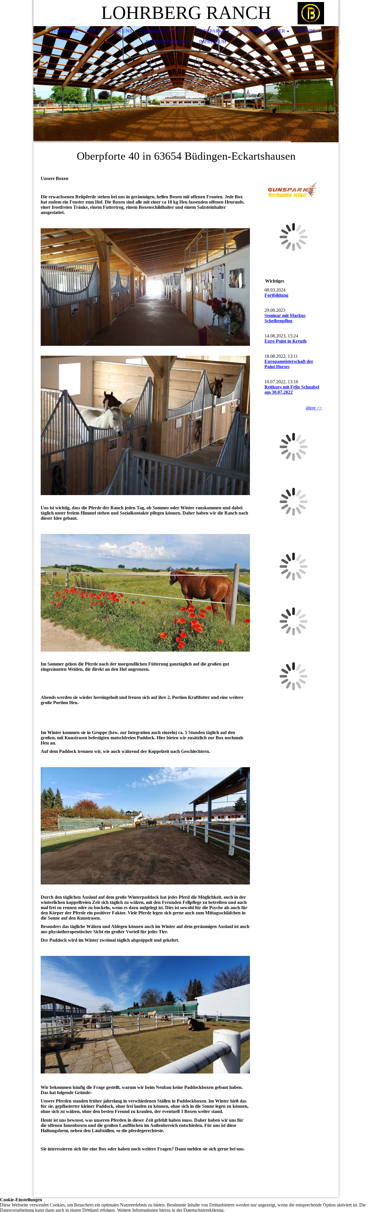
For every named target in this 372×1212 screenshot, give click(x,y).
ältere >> (314, 407)
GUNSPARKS (211, 30)
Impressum (212, 41)
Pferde (307, 30)
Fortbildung (276, 295)
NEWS (93, 30)
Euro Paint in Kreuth (285, 341)
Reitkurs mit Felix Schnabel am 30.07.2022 (291, 389)
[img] (317, 13)
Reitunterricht (166, 41)
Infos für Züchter (261, 30)
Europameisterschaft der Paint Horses (288, 364)
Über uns (120, 30)
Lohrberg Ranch (162, 30)
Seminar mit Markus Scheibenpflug (284, 318)
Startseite (64, 30)
